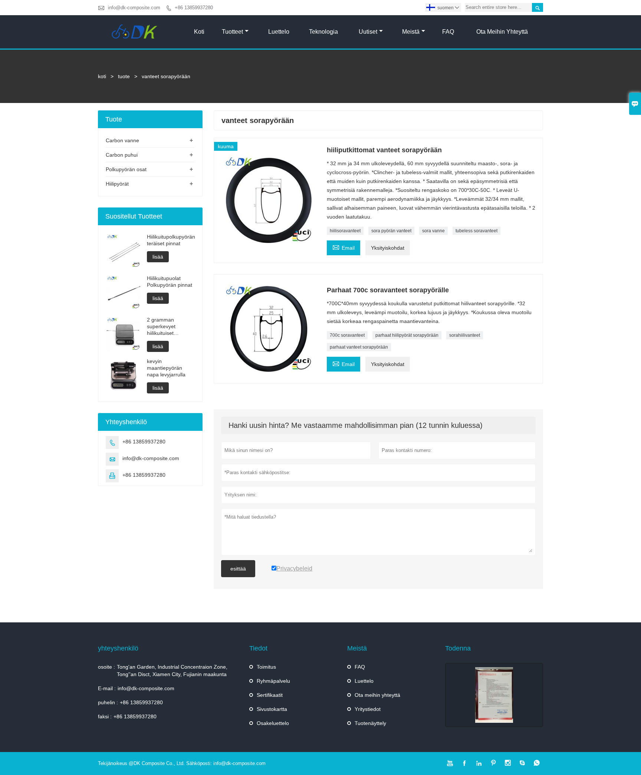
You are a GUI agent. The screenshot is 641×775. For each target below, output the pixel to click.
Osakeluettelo (273, 723)
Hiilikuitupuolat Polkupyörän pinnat (169, 281)
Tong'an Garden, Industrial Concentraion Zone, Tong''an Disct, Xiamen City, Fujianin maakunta (172, 670)
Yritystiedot (368, 709)
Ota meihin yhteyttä (502, 32)
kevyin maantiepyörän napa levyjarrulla (166, 367)
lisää (157, 257)
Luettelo (278, 32)
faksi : (105, 716)
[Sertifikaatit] (494, 695)
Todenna (458, 648)
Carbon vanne (122, 140)
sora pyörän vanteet (391, 230)
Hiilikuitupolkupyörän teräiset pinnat (171, 240)
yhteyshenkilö (118, 648)
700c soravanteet (347, 335)
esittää (238, 569)
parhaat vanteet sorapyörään (359, 347)
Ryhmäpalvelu (273, 681)
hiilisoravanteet (345, 230)
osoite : (106, 667)
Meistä (411, 32)
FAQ (448, 32)
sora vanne (433, 230)
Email (343, 247)
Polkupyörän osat (126, 169)
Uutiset (368, 32)
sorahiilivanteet (464, 335)
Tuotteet (232, 32)
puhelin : (108, 702)
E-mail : (107, 688)
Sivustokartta (272, 709)
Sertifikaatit (270, 695)
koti (102, 76)
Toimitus (266, 667)
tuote (124, 76)
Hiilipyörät (117, 184)
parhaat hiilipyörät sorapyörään (406, 335)
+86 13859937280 (194, 7)
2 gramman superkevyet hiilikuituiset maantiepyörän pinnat (164, 326)
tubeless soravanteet (476, 230)
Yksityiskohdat (387, 248)
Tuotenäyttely (370, 723)
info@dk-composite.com (134, 7)
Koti (199, 32)
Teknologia (323, 32)
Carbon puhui (122, 155)
